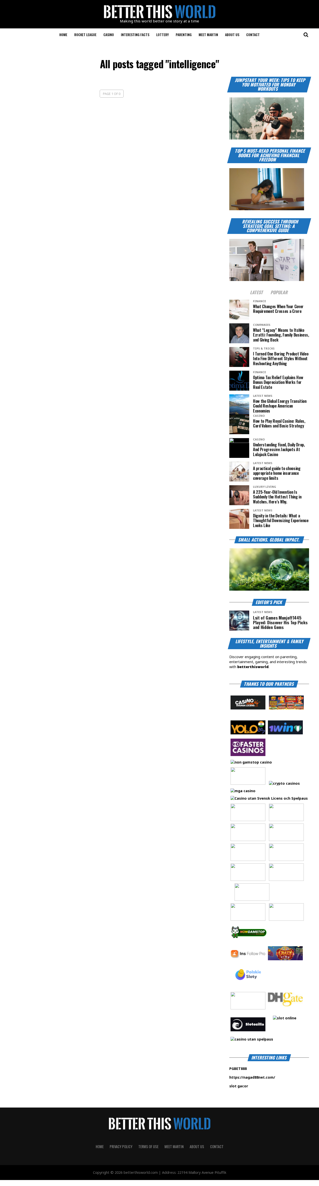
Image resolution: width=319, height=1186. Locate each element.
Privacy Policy (121, 1146)
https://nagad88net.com (251, 1077)
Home (63, 34)
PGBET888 (253, 1068)
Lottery (162, 34)
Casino (108, 34)
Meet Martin (208, 34)
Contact (253, 34)
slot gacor (253, 1086)
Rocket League (85, 34)
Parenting (184, 34)
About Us (232, 34)
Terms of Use (148, 1146)
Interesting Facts (135, 34)
